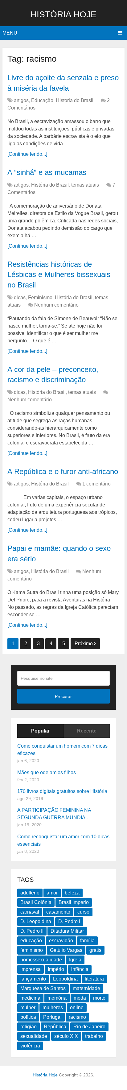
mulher (27, 1007)
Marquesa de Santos (43, 988)
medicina (30, 998)
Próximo (84, 643)
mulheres (53, 1007)
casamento (58, 912)
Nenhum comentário (56, 305)
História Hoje (63, 14)
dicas (20, 297)
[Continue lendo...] (27, 154)
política (28, 1017)
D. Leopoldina (35, 921)
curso (83, 912)
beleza (72, 892)
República (55, 1026)
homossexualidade (41, 959)
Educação (42, 100)
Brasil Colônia (35, 902)
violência (30, 1045)
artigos (21, 100)
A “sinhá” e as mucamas (46, 172)
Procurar (63, 696)
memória (57, 998)
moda (80, 998)
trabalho (94, 1036)
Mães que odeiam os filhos (46, 772)
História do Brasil (74, 100)
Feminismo (40, 297)
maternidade (86, 988)
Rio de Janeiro (89, 1026)
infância (79, 969)
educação (31, 940)
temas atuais (85, 185)
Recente (86, 730)
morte (99, 998)
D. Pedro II (31, 931)
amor (52, 892)
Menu (9, 32)
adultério (29, 892)
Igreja (75, 959)
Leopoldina (65, 978)
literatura (94, 978)
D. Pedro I (69, 921)
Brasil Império (74, 902)
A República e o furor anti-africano (62, 471)
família (87, 940)
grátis (95, 950)
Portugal (52, 1017)
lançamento (33, 978)
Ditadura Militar (67, 931)
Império (56, 969)
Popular (40, 730)
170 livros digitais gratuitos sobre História (62, 791)
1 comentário (96, 483)
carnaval (29, 912)
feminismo (31, 950)
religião (28, 1026)
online (77, 1007)
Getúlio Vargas (66, 950)
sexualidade (33, 1036)
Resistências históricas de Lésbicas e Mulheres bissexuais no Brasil (58, 274)
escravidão (61, 940)
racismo (77, 1017)
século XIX (66, 1036)
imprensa (30, 969)
